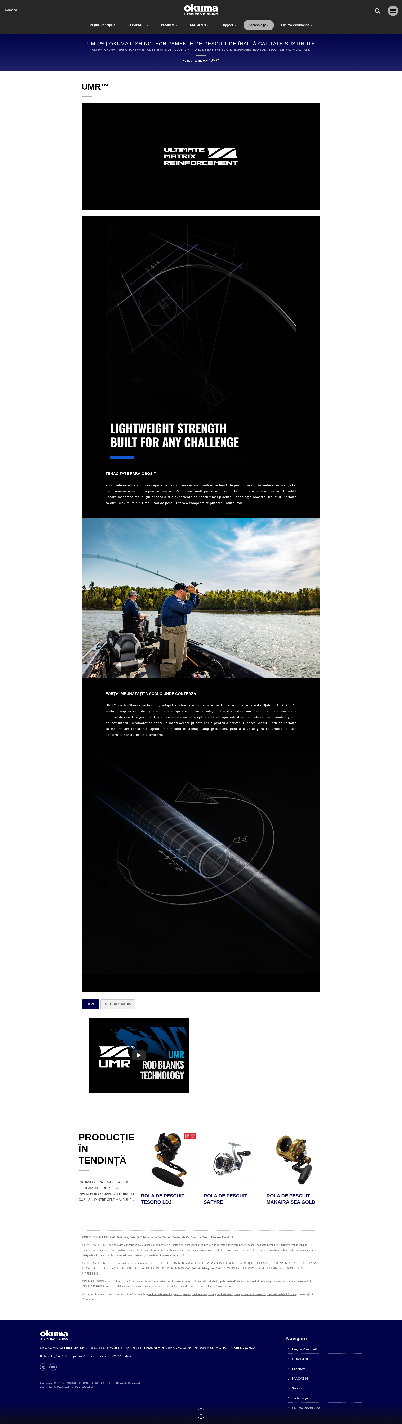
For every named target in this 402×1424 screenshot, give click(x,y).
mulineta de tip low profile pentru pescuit (241, 1294)
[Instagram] (43, 1367)
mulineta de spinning (204, 1294)
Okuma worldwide (295, 25)
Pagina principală (102, 25)
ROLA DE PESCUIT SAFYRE (289, 1199)
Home (186, 60)
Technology (258, 25)
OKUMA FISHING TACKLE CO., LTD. (89, 1383)
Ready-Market (84, 1387)
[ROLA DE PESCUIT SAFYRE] (295, 1159)
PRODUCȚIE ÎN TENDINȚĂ (106, 1149)
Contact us (88, 1299)
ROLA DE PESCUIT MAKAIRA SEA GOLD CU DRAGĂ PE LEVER (166, 1202)
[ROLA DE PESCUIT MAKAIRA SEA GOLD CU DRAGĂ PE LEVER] (169, 1159)
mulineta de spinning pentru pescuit (169, 1294)
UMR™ (215, 60)
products (168, 25)
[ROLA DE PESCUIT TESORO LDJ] (232, 1159)
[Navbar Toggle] (393, 11)
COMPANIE (137, 25)
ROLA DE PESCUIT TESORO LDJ (226, 1199)
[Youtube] (53, 1367)
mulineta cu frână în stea (281, 1294)
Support (227, 25)
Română (11, 10)
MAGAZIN (198, 25)
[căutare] (377, 11)
